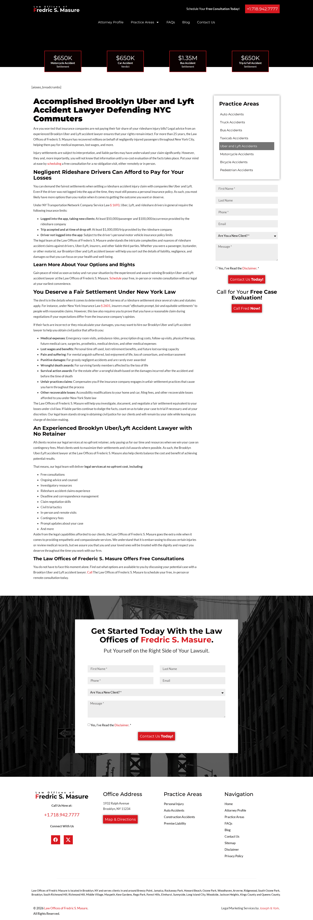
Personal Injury (174, 804)
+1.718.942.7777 (62, 814)
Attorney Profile (111, 22)
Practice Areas (142, 22)
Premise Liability (175, 823)
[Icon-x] (68, 839)
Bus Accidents (231, 130)
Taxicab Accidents (234, 138)
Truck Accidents (232, 122)
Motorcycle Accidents (237, 154)
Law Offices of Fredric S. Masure (65, 908)
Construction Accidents (179, 817)
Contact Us (206, 22)
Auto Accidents (232, 114)
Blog (186, 22)
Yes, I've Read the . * (238, 268)
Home (229, 804)
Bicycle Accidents (233, 162)
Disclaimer (249, 268)
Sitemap (230, 843)
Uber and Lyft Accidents (238, 146)
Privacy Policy (234, 856)
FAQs (170, 22)
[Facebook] (55, 839)
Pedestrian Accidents (236, 170)
